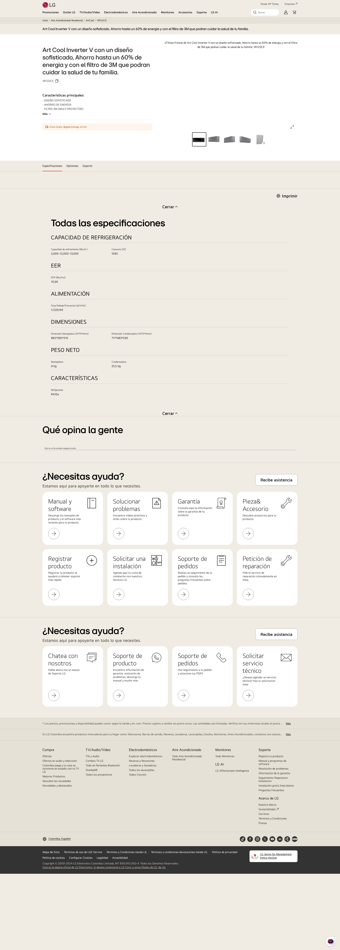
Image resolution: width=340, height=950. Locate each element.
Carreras (264, 814)
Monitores (167, 12)
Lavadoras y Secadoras (142, 765)
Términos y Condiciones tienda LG (126, 852)
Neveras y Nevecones (142, 760)
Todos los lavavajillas (141, 770)
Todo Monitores (224, 756)
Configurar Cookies (80, 857)
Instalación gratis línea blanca (276, 785)
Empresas (290, 3)
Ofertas (47, 756)
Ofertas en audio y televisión (59, 760)
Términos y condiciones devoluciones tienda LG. (179, 852)
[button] (265, 12)
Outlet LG (69, 12)
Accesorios (185, 12)
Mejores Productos (53, 776)
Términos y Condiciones (273, 818)
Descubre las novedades (56, 781)
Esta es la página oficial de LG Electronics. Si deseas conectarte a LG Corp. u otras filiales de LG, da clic (104, 867)
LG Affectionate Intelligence (232, 770)
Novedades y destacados (57, 785)
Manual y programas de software (272, 762)
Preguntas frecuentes (271, 790)
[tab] (52, 166)
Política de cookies (53, 857)
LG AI (214, 12)
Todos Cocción (137, 774)
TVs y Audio (92, 756)
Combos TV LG (94, 760)
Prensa (263, 823)
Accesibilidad (120, 857)
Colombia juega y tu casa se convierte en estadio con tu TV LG (60, 768)
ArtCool (90, 20)
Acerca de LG (269, 798)
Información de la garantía (274, 773)
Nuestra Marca (267, 804)
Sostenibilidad (267, 809)
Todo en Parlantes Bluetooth (103, 765)
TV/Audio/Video (90, 12)
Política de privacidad (224, 852)
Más (45, 114)
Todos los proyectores (99, 774)
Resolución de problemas (273, 768)
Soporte (202, 12)
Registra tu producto (271, 756)
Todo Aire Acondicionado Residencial (187, 758)
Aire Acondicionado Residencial (67, 20)
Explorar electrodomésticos (145, 756)
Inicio (45, 20)
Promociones (50, 12)
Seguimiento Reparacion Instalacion (273, 779)
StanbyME (92, 770)
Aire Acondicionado (144, 12)
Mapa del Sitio (51, 852)
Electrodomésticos (116, 12)
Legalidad (102, 857)
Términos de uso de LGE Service (83, 852)
